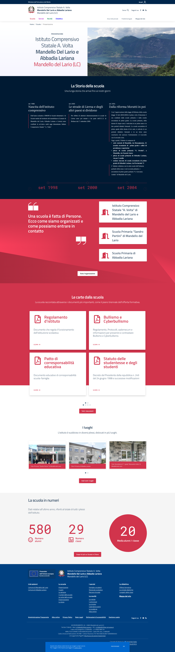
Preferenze (115, 646)
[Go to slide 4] (90, 405)
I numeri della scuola (65, 595)
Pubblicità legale (127, 19)
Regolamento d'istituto (55, 319)
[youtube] (143, 10)
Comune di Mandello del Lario (38, 587)
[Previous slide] (29, 188)
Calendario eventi (95, 606)
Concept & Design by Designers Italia (123, 641)
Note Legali (79, 617)
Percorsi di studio (94, 592)
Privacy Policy (67, 617)
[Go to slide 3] (87, 405)
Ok (124, 646)
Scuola (38, 24)
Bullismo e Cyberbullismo (116, 319)
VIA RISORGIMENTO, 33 (78, 625)
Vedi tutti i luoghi (87, 481)
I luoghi (61, 590)
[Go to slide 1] (83, 405)
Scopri (36, 344)
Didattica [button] (59, 18)
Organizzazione (64, 599)
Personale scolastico (96, 590)
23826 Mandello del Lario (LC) (95, 625)
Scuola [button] (32, 18)
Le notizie (92, 599)
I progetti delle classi (126, 592)
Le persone (62, 592)
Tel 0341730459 (66, 627)
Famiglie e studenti (95, 587)
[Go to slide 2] (85, 405)
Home (32, 24)
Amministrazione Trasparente (38, 617)
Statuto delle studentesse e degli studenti (120, 362)
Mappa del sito (140, 19)
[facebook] (141, 10)
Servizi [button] (41, 18)
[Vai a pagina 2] (87, 403)
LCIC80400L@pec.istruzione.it (105, 627)
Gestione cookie (114, 617)
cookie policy (78, 648)
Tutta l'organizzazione (87, 273)
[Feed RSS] (146, 10)
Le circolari (92, 604)
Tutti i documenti (87, 411)
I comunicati (93, 602)
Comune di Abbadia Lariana (37, 590)
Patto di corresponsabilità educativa (59, 362)
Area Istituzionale (112, 19)
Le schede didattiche (126, 590)
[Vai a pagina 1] (85, 403)
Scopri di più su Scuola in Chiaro (87, 554)
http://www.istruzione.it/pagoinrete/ (95, 636)
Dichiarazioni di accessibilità (96, 617)
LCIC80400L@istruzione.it (83, 627)
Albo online (93, 611)
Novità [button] (49, 18)
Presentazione (63, 587)
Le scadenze (93, 609)
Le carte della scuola (65, 597)
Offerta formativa (125, 587)
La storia (61, 602)
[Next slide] (145, 188)
